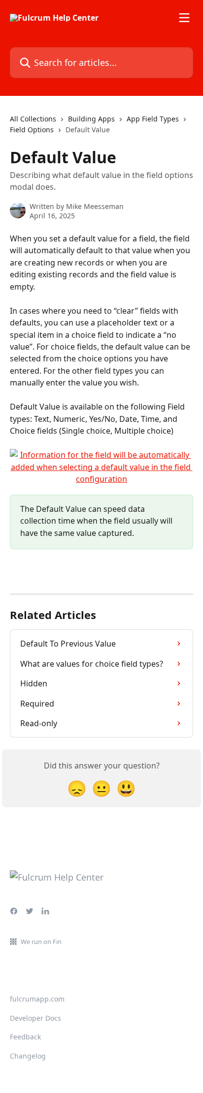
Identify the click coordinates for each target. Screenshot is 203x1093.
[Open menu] (184, 18)
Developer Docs (35, 1018)
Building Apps (91, 118)
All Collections (33, 118)
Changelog (28, 1056)
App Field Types (153, 118)
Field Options (32, 129)
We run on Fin (41, 941)
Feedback (25, 1036)
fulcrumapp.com (37, 999)
